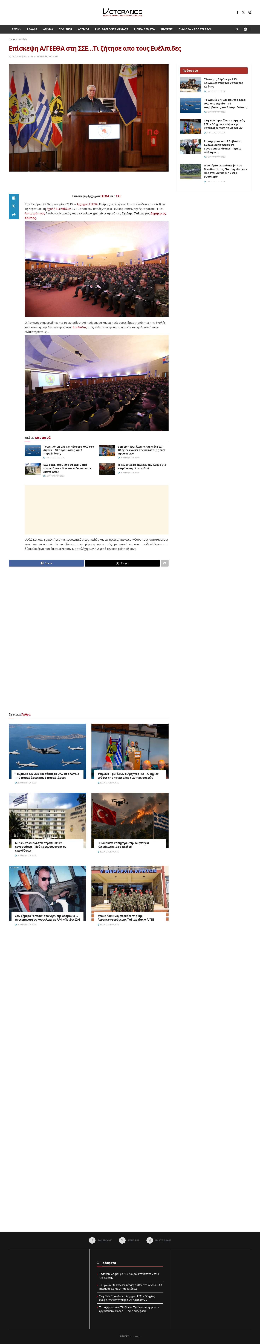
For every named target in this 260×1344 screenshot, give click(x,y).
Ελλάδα (32, 29)
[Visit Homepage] (122, 12)
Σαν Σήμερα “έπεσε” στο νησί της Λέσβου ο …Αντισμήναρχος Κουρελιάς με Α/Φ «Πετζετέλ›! (47, 918)
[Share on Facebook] (14, 198)
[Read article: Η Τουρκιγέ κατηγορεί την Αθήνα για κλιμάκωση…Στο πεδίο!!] (107, 468)
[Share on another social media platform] (14, 215)
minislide (22, 39)
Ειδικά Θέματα (144, 29)
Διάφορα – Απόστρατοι (194, 29)
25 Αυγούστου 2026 (54, 457)
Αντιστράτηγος (35, 213)
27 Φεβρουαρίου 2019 (21, 56)
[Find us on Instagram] (250, 12)
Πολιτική (65, 29)
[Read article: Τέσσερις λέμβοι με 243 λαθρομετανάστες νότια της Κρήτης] (190, 84)
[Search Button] (237, 29)
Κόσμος (83, 29)
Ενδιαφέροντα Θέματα (111, 29)
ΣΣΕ (118, 196)
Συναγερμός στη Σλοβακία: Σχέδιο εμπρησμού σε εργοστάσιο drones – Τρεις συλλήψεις (222, 146)
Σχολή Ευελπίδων (59, 209)
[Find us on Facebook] (237, 12)
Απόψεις (166, 29)
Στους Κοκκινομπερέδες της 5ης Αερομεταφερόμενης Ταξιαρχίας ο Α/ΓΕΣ (126, 918)
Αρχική (16, 29)
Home (12, 39)
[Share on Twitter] (14, 206)
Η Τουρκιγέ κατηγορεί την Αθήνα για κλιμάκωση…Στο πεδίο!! (142, 466)
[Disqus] (89, 982)
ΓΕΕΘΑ (104, 196)
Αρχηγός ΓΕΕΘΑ (87, 204)
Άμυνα (48, 29)
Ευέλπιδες (80, 327)
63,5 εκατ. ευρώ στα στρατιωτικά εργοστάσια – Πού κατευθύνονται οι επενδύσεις (67, 468)
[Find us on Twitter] (243, 12)
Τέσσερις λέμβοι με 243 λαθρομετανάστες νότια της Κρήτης (223, 82)
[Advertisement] (88, 185)
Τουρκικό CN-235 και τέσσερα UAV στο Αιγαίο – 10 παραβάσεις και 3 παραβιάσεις (68, 450)
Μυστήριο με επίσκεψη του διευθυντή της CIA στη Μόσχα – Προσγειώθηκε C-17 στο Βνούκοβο (225, 171)
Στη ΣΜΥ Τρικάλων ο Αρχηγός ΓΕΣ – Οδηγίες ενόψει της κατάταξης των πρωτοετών (141, 450)
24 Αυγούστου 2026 (109, 924)
